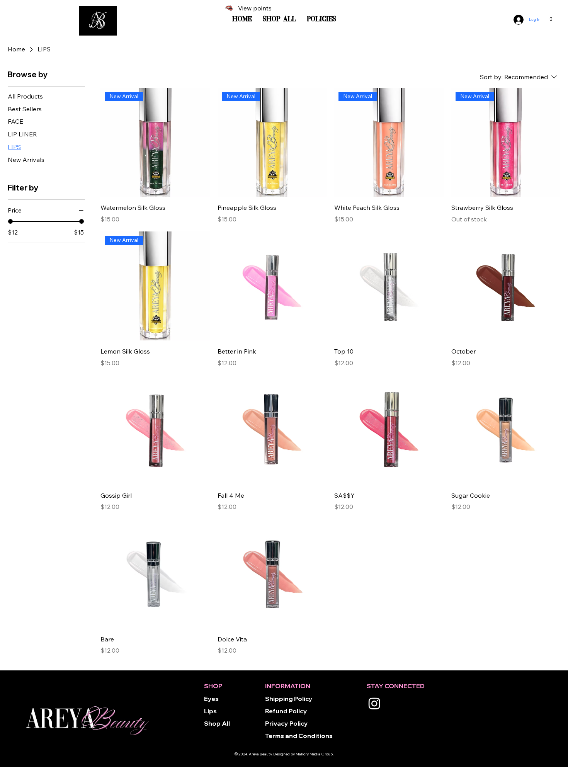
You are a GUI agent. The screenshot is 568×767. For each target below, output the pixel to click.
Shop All (217, 723)
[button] (551, 18)
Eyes (211, 698)
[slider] (10, 221)
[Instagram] (374, 703)
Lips (210, 711)
